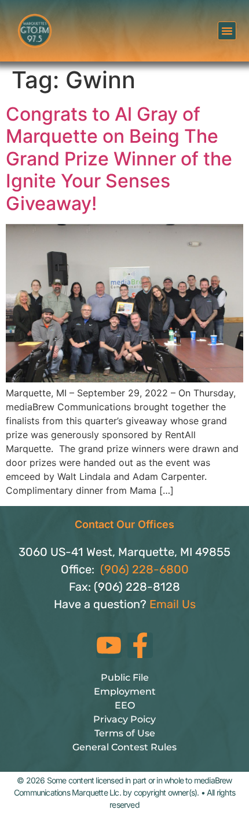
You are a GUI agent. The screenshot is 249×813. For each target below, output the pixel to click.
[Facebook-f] (140, 645)
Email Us (172, 604)
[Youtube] (109, 645)
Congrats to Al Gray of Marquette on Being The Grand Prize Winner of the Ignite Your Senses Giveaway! (119, 159)
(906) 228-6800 (144, 569)
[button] (227, 30)
